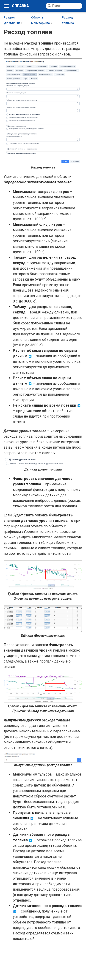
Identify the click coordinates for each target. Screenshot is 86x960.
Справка (20, 6)
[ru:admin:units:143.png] (43, 111)
